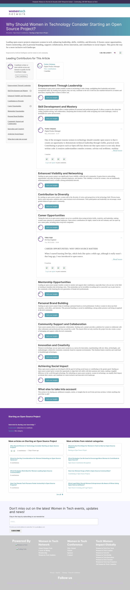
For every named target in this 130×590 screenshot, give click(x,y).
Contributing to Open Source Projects (79, 474)
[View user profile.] (40, 65)
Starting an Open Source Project (77, 450)
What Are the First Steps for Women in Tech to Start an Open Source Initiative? (91, 446)
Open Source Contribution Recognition (79, 463)
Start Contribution (21, 76)
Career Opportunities (14, 106)
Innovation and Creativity (16, 129)
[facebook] (52, 582)
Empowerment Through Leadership (19, 85)
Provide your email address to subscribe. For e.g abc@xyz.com (27, 527)
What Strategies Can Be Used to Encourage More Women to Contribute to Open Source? (93, 459)
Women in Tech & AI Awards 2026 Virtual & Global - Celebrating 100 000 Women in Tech (68, 2)
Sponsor (12, 431)
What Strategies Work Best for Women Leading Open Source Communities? (31, 471)
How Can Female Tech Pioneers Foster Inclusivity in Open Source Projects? (32, 484)
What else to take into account (17, 139)
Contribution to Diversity (16, 101)
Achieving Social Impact (16, 134)
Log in (47, 162)
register (53, 162)
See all (59, 494)
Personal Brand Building (16, 116)
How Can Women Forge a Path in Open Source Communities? (89, 471)
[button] (121, 129)
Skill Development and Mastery (18, 91)
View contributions (50, 69)
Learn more (13, 428)
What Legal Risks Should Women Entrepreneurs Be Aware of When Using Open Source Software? (93, 484)
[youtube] (77, 582)
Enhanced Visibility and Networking (19, 96)
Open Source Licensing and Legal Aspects (80, 488)
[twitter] (71, 582)
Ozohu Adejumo (49, 64)
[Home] (18, 12)
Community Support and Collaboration (16, 123)
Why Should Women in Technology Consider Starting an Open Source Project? (34, 446)
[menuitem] (45, 548)
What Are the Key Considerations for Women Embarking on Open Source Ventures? (35, 459)
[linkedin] (58, 582)
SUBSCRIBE (15, 531)
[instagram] (65, 582)
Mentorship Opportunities (16, 111)
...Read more (117, 150)
